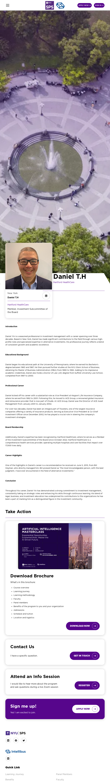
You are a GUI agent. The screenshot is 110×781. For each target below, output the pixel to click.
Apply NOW (84, 5)
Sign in (99, 5)
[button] (23, 5)
